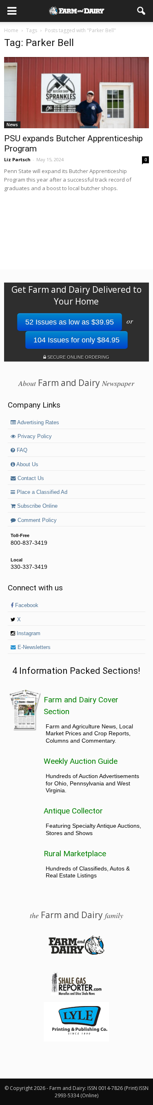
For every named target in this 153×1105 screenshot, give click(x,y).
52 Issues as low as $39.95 (69, 322)
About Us (26, 464)
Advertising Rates (37, 422)
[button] (141, 11)
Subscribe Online (37, 506)
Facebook (25, 605)
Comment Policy (36, 520)
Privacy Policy (34, 436)
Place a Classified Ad (41, 492)
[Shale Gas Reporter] (76, 994)
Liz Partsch (17, 159)
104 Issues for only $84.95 (76, 340)
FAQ (21, 450)
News (12, 124)
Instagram (27, 633)
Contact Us (30, 478)
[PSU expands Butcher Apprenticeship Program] (76, 92)
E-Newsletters (33, 647)
